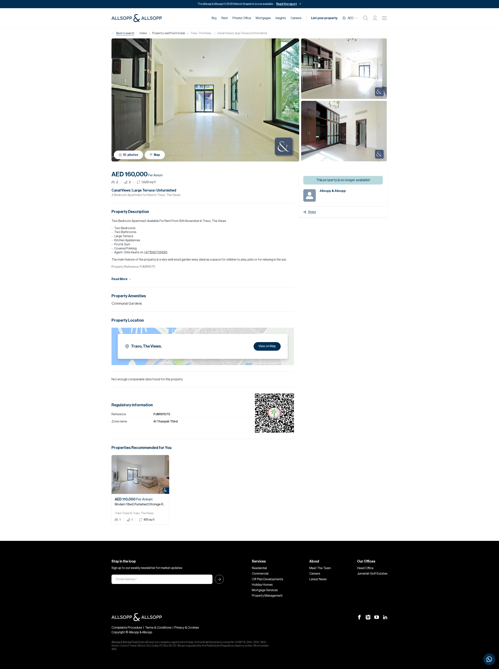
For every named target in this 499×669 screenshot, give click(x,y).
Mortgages (263, 18)
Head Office (365, 568)
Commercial (260, 573)
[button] (375, 18)
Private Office (242, 18)
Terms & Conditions (158, 627)
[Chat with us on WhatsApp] (489, 659)
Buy (214, 18)
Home (143, 33)
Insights (281, 18)
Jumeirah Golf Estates (372, 573)
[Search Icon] (366, 18)
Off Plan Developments (267, 579)
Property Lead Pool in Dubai (168, 33)
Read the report (286, 4)
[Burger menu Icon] (384, 18)
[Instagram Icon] (368, 617)
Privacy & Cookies (186, 627)
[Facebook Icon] (359, 617)
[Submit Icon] (218, 579)
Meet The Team (320, 568)
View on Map (267, 346)
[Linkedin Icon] (385, 617)
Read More (119, 279)
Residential (259, 568)
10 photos (130, 154)
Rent (224, 18)
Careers (296, 18)
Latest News (318, 579)
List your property (324, 18)
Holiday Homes (262, 584)
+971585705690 (155, 252)
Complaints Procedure (126, 627)
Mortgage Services (265, 590)
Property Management (267, 595)
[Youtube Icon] (376, 617)
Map (157, 154)
